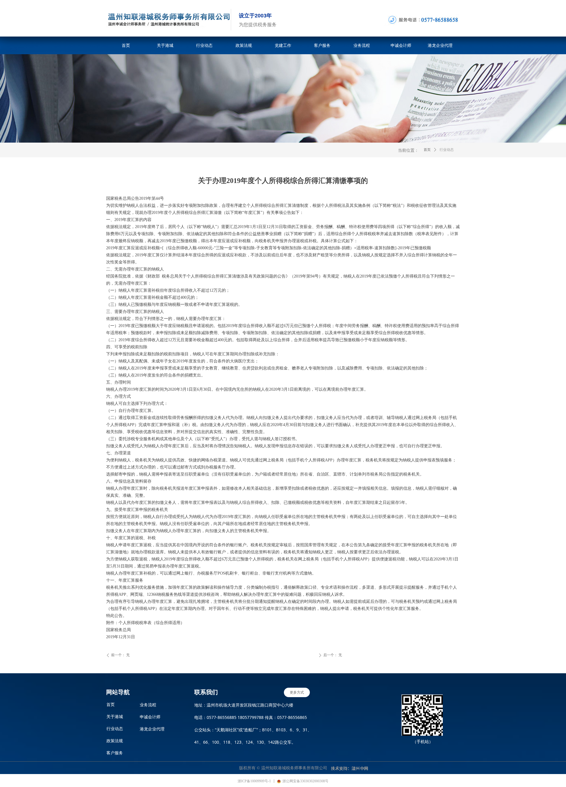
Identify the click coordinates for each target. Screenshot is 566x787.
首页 (427, 150)
